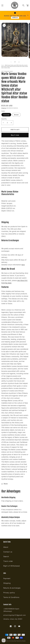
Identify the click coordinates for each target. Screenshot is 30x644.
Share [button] (6, 484)
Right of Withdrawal (11, 566)
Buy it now (15, 135)
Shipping (3, 108)
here (23, 265)
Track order (8, 561)
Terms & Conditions (11, 597)
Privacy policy (9, 593)
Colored (6, 115)
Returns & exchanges (11, 588)
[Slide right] (19, 62)
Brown (16, 115)
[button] (2, 5)
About (5, 547)
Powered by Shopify (21, 640)
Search (6, 557)
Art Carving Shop (12, 640)
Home (2, 65)
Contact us (7, 552)
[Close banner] (27, 15)
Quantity (4, 119)
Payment (6, 578)
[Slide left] (11, 62)
